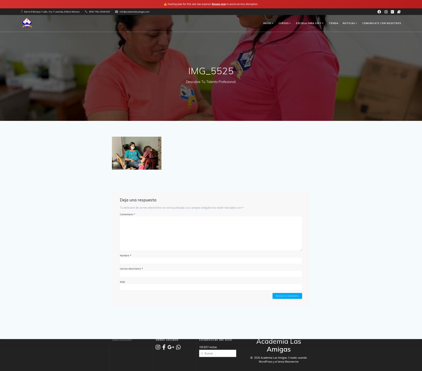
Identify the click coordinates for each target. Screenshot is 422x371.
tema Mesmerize (288, 361)
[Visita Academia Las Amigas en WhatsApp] (178, 348)
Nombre (125, 255)
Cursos (284, 23)
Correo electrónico (131, 268)
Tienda (333, 23)
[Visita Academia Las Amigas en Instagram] (158, 348)
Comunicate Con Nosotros (381, 23)
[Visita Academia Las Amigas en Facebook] (164, 348)
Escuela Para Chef (308, 23)
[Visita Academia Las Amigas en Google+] (170, 348)
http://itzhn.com (122, 339)
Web (122, 281)
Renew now (219, 4)
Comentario (127, 214)
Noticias (349, 23)
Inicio (267, 23)
